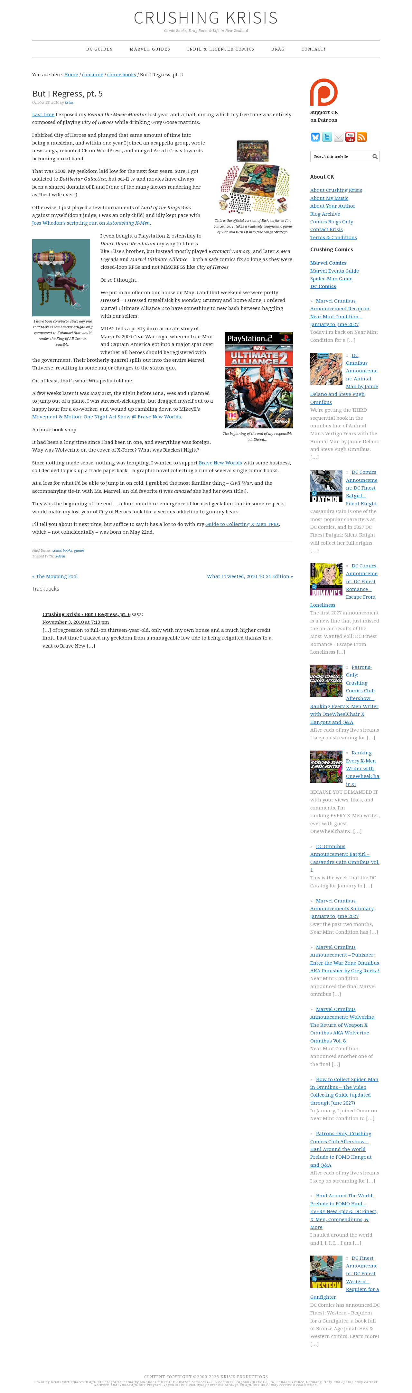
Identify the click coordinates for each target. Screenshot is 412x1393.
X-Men (60, 556)
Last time (43, 114)
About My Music (329, 198)
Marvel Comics (328, 263)
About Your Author (332, 206)
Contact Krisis (326, 229)
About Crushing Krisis (336, 190)
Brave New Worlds (220, 463)
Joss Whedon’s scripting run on (91, 223)
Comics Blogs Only (331, 222)
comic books (62, 550)
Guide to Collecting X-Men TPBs (242, 524)
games (79, 550)
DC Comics (323, 286)
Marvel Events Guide (334, 271)
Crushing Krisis (206, 17)
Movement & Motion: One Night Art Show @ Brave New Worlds (106, 417)
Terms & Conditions (333, 237)
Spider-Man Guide (331, 279)
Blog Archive (325, 214)
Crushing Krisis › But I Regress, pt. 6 (86, 614)
